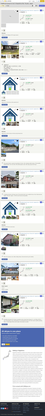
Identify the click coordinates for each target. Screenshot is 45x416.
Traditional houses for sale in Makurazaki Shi (28, 263)
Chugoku (27, 408)
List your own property (16, 411)
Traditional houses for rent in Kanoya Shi (27, 171)
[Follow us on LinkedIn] (3, 409)
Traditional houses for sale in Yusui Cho (27, 202)
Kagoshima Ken (36, 10)
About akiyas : (4, 405)
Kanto (24, 407)
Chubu (27, 407)
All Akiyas (36, 405)
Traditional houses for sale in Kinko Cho (27, 10)
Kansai (24, 408)
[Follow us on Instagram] (7, 409)
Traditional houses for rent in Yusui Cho (27, 77)
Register (42, 1)
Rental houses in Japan (16, 407)
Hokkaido (24, 405)
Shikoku (24, 410)
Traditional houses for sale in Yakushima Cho (28, 41)
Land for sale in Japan (16, 408)
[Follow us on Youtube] (5, 409)
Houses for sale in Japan (16, 405)
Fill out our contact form (38, 409)
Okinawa (24, 412)
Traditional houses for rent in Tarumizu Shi (27, 140)
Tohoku (28, 405)
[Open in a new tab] (26, 12)
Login (38, 1)
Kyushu (28, 410)
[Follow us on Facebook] (1, 409)
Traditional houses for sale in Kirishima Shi (27, 296)
